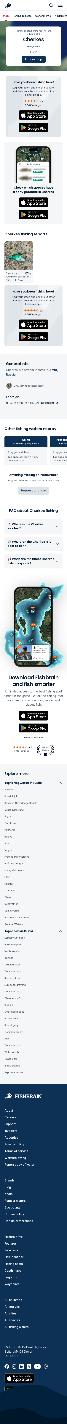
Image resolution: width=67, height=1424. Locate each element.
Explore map (33, 59)
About (8, 1110)
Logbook (10, 1277)
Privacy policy (14, 1144)
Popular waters (14, 1201)
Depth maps (12, 1270)
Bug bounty (12, 1207)
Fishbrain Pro (13, 1237)
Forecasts (11, 1250)
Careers (10, 1117)
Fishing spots (13, 1264)
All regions (12, 1306)
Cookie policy (14, 1214)
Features (10, 1243)
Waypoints (11, 1284)
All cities (10, 1313)
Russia (36, 46)
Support (10, 1124)
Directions (48, 403)
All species (12, 1320)
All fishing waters (16, 1327)
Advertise (11, 1137)
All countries (13, 1300)
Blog (7, 1187)
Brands (9, 1180)
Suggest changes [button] (33, 490)
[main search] (51, 5)
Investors (10, 1131)
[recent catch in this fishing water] (18, 262)
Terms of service (16, 1151)
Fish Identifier (13, 1257)
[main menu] (60, 5)
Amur (29, 46)
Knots (8, 1194)
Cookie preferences (18, 1221)
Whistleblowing (15, 1158)
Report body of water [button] (19, 1164)
